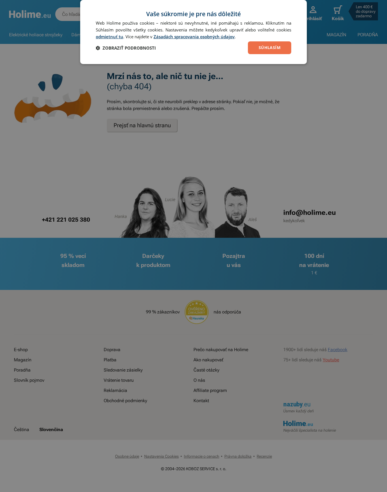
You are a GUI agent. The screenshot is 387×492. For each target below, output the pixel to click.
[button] (126, 48)
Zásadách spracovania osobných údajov (194, 36)
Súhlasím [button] (269, 47)
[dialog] (193, 32)
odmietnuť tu (109, 36)
